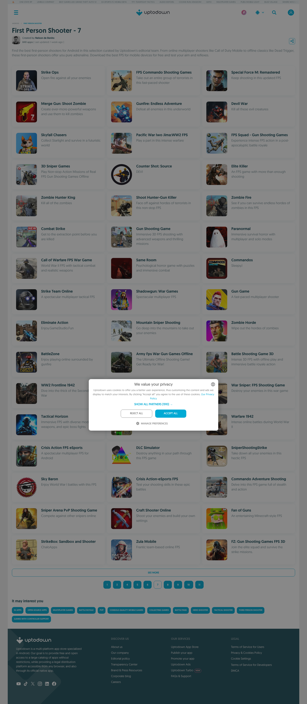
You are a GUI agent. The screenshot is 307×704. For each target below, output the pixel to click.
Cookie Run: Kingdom (190, 2)
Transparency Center (124, 664)
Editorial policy (120, 658)
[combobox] (213, 384)
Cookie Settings (241, 658)
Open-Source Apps (37, 610)
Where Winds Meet (292, 2)
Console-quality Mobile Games (126, 610)
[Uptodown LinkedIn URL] (46, 684)
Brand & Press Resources (126, 670)
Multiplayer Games (226, 2)
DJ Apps (17, 610)
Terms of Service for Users (247, 647)
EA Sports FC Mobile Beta (114, 2)
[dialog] (153, 405)
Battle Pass (181, 610)
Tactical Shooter (223, 610)
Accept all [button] (171, 413)
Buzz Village (271, 2)
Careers (116, 682)
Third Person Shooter (250, 610)
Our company (120, 653)
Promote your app (182, 658)
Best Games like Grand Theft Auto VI (77, 2)
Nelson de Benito (44, 38)
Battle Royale (86, 610)
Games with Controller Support (31, 619)
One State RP (25, 2)
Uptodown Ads (181, 664)
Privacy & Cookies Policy (246, 653)
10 (189, 584)
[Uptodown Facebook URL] (54, 684)
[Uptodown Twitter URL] (32, 684)
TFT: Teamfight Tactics (143, 2)
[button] (153, 404)
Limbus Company (45, 2)
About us (117, 647)
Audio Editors (167, 2)
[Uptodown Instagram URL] (39, 684)
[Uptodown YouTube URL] (18, 684)
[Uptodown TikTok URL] (25, 684)
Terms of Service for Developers (251, 665)
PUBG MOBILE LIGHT (250, 2)
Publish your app (181, 653)
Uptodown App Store (185, 647)
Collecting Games (159, 610)
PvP (102, 610)
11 (199, 584)
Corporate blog (121, 676)
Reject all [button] (136, 413)
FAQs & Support (181, 676)
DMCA (235, 671)
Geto (209, 2)
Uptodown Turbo (185, 670)
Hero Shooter (200, 610)
